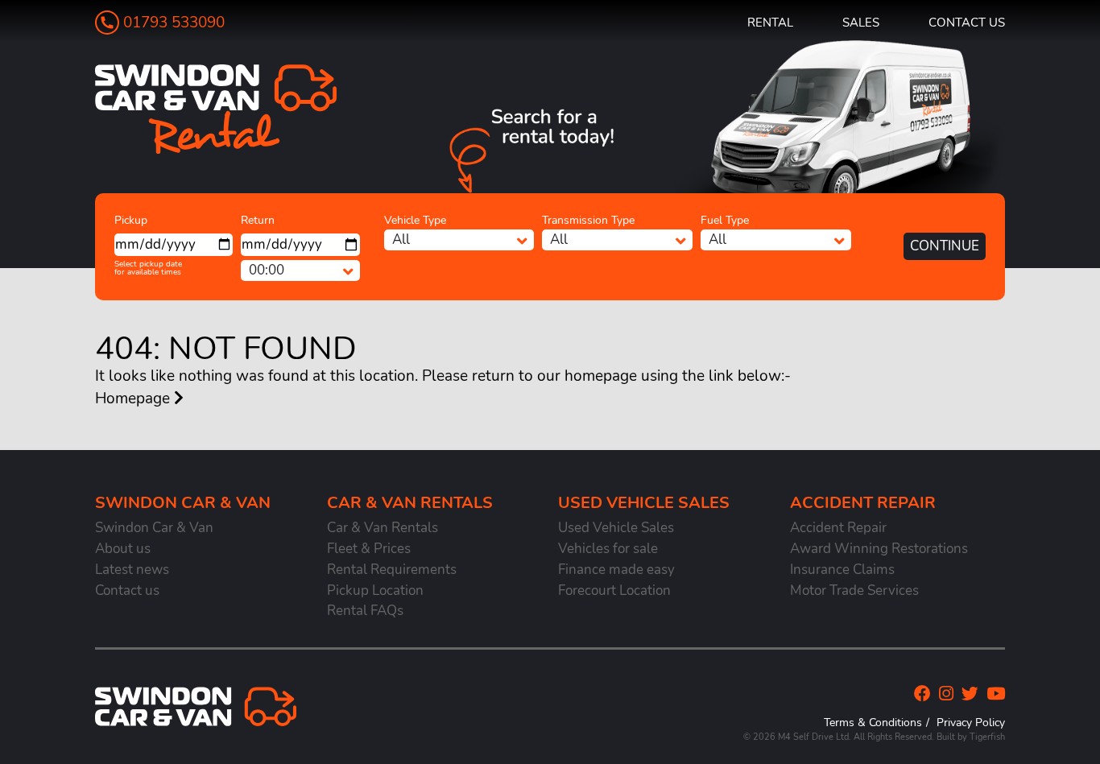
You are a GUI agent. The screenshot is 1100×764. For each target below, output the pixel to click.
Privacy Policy (971, 722)
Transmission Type (588, 220)
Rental (770, 22)
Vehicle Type (415, 220)
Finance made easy (616, 569)
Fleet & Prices (369, 548)
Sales (860, 22)
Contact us (966, 22)
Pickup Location (375, 590)
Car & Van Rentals (382, 527)
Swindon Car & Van (154, 527)
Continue (944, 246)
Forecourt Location (614, 590)
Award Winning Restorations (879, 548)
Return (258, 220)
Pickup (130, 220)
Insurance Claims (842, 569)
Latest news (132, 569)
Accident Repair (838, 527)
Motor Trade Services (854, 590)
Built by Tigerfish (971, 737)
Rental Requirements (392, 569)
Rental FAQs (365, 610)
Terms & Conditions (873, 722)
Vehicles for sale (608, 548)
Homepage (134, 398)
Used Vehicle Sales (616, 527)
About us (123, 548)
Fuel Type (725, 220)
